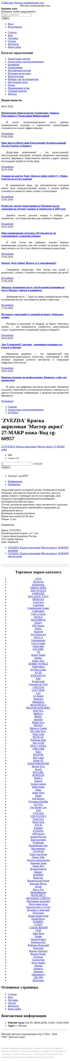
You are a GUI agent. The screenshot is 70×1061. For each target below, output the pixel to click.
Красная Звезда (38, 883)
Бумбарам (38, 842)
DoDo (38, 628)
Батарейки (13, 64)
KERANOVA (38, 675)
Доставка (13, 38)
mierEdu (38, 719)
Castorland (38, 605)
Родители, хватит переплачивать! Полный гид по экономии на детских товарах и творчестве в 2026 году (33, 207)
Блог (10, 35)
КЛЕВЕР (38, 874)
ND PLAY (38, 737)
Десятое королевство (38, 860)
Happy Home (38, 655)
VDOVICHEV (38, 816)
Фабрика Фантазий (38, 945)
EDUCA (38, 637)
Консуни (38, 877)
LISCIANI (38, 687)
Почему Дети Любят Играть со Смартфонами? (28, 263)
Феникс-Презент (38, 951)
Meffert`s (38, 713)
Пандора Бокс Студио (38, 907)
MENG (38, 716)
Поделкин (38, 913)
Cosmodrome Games (38, 608)
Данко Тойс (38, 857)
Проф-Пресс (38, 918)
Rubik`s (38, 778)
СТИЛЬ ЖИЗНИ (38, 927)
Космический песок (38, 880)
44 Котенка (38, 584)
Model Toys (38, 722)
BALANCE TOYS (38, 596)
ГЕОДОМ (38, 851)
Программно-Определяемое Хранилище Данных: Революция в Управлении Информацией (30, 114)
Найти (5, 18)
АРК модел (38, 833)
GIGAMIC (38, 649)
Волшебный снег (38, 845)
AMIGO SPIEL (38, 587)
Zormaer (38, 828)
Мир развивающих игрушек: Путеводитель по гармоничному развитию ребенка (28, 234)
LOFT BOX (38, 690)
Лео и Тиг (38, 889)
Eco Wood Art (38, 634)
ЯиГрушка (38, 980)
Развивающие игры (18, 88)
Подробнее (7, 133)
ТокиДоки (38, 933)
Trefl (38, 810)
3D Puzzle (38, 581)
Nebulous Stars (38, 740)
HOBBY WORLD (38, 663)
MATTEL (38, 710)
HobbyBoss (38, 666)
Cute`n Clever (38, 614)
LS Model (38, 696)
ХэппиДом (38, 959)
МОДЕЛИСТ (38, 895)
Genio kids (38, 646)
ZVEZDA (13, 412)
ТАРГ (38, 930)
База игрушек (38, 839)
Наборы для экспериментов (23, 79)
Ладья (38, 886)
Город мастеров (38, 854)
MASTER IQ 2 (38, 704)
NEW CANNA (38, 745)
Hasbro (38, 658)
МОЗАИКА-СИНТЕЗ (38, 898)
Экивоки (38, 971)
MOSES (38, 725)
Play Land (38, 757)
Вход (10, 23)
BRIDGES (38, 599)
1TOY (38, 578)
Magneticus (38, 701)
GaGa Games (38, 643)
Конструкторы (16, 76)
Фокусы (12, 93)
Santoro (38, 781)
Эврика (38, 965)
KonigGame (38, 681)
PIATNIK (38, 754)
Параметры (14, 484)
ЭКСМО (38, 977)
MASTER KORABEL (38, 707)
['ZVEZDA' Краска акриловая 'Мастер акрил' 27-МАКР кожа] (35, 449)
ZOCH (38, 825)
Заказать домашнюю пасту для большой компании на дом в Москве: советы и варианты (32, 289)
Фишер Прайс (38, 954)
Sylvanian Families (38, 801)
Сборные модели (17, 91)
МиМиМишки (38, 892)
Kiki (38, 678)
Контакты (13, 44)
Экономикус (38, 974)
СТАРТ (38, 924)
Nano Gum (38, 734)
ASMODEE (38, 593)
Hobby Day (38, 660)
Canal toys (38, 602)
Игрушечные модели (19, 70)
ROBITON (38, 775)
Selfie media (38, 786)
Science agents (38, 784)
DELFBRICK (38, 619)
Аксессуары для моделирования (25, 61)
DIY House (38, 625)
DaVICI (38, 616)
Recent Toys (38, 766)
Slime (38, 789)
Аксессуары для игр (19, 58)
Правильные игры (38, 915)
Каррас (38, 871)
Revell (38, 769)
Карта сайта (14, 47)
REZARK (38, 772)
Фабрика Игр (38, 942)
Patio (38, 751)
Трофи (38, 936)
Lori (38, 693)
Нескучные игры (38, 904)
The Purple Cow (38, 807)
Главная (12, 32)
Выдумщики (38, 848)
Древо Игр (38, 866)
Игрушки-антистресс (19, 73)
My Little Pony (38, 731)
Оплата (12, 41)
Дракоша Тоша (38, 863)
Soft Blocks (38, 798)
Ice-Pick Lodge (38, 669)
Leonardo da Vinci (38, 684)
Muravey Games (38, 728)
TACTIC (38, 804)
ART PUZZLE (38, 590)
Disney (38, 622)
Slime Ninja (38, 792)
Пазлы (11, 85)
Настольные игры (18, 82)
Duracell (38, 631)
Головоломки (15, 67)
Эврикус (38, 968)
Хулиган (38, 956)
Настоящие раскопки (38, 901)
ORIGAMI (38, 748)
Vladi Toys (38, 819)
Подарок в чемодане (38, 910)
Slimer (38, 795)
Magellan (38, 699)
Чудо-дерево (38, 962)
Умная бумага (38, 939)
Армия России (38, 836)
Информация (15, 481)
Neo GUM (38, 743)
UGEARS (38, 813)
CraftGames (38, 611)
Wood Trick (38, 822)
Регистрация (15, 26)
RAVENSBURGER (38, 763)
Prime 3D (38, 760)
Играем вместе (38, 869)
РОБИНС (38, 921)
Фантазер (38, 948)
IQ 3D (38, 672)
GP (38, 652)
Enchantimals (38, 640)
